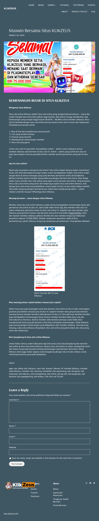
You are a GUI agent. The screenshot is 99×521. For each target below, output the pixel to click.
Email (12, 437)
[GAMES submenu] (55, 5)
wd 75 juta (58, 376)
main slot (41, 368)
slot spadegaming (25, 376)
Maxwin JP (58, 368)
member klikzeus (71, 368)
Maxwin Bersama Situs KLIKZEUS (39, 30)
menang (38, 371)
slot (68, 371)
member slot (27, 371)
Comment (14, 400)
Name (12, 426)
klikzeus (32, 368)
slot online (51, 374)
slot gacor (75, 371)
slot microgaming (38, 374)
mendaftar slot (49, 371)
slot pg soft (62, 374)
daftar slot (22, 368)
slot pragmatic (74, 374)
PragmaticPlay (74, 213)
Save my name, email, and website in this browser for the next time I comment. (47, 458)
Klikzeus (10, 8)
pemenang (61, 371)
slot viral (49, 376)
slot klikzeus (24, 374)
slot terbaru (39, 376)
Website (12, 447)
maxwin (49, 368)
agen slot (13, 368)
